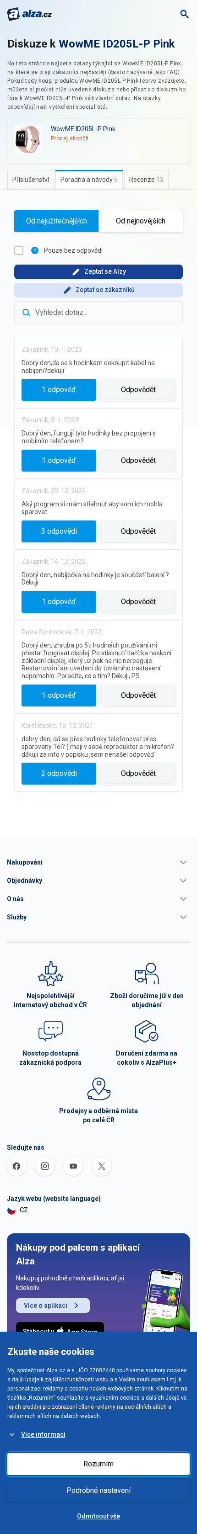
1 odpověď (59, 389)
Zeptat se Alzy (105, 271)
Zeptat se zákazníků (105, 289)
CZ (24, 1210)
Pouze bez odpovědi (73, 250)
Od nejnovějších (140, 221)
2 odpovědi (59, 773)
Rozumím (98, 1464)
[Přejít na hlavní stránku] (29, 14)
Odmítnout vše (98, 1516)
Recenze (146, 179)
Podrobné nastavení (98, 1490)
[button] (98, 862)
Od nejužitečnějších (56, 221)
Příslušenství (30, 179)
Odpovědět (138, 389)
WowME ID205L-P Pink (117, 43)
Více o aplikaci (45, 1305)
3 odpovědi (59, 531)
